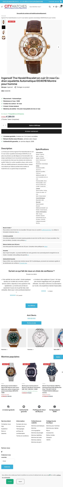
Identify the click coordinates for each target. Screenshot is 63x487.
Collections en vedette (36, 422)
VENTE (48, 440)
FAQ (2, 426)
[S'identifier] (56, 7)
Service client (6, 421)
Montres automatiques (37, 426)
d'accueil (3, 15)
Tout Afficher (31, 305)
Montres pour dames (52, 428)
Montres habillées (36, 435)
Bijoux (48, 430)
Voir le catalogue (2, 6)
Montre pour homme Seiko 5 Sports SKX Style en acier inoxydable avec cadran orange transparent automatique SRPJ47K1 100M (10, 389)
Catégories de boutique (51, 422)
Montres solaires (36, 440)
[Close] (55, 475)
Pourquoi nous (20, 426)
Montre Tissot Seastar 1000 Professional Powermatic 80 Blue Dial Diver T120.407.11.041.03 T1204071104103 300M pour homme (51, 389)
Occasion (49, 437)
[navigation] (3, 22)
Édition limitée (50, 435)
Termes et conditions (22, 436)
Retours (3, 431)
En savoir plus (23, 263)
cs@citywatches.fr (47, 230)
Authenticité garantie (23, 410)
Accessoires (49, 433)
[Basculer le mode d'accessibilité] (61, 1)
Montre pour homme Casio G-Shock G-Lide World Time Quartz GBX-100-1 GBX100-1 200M (31, 387)
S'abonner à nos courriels (6, 456)
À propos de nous (21, 424)
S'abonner (7, 466)
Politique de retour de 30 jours (39, 410)
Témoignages (20, 429)
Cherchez (49, 7)
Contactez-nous (6, 424)
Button (58, 357)
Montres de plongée (37, 433)
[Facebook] (1, 452)
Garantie (3, 433)
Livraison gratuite (8, 410)
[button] (58, 47)
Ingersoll (10, 87)
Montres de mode (36, 437)
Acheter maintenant (31, 131)
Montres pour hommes (53, 426)
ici (18, 232)
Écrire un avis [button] (31, 323)
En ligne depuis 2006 (54, 410)
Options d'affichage (34, 125)
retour (45, 246)
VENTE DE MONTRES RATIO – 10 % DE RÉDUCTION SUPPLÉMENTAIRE (23, 1)
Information (20, 421)
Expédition (4, 429)
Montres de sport (36, 442)
